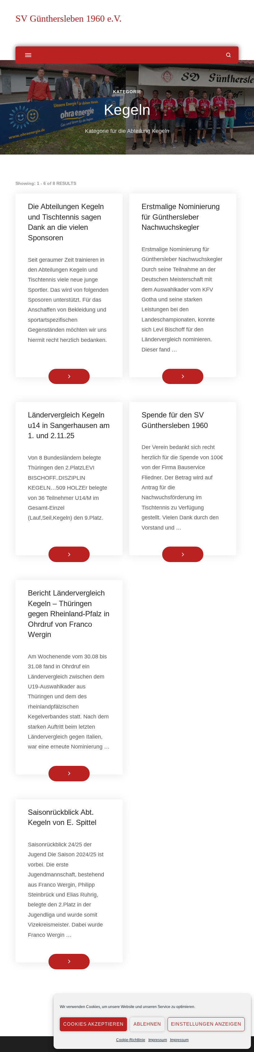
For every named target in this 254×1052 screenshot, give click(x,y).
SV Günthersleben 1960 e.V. (68, 18)
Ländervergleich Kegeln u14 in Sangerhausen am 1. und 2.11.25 (69, 425)
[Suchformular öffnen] (228, 55)
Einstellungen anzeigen (206, 1024)
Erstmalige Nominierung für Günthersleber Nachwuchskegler (181, 216)
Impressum (157, 1040)
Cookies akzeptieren (93, 1024)
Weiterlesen (58, 376)
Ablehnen (147, 1024)
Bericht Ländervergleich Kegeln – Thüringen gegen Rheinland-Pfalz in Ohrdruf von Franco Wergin (68, 614)
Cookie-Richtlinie (130, 1040)
